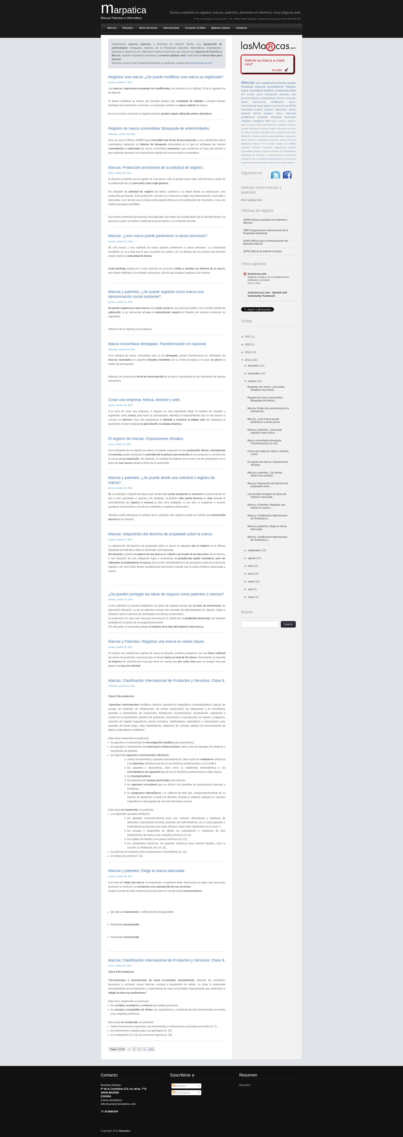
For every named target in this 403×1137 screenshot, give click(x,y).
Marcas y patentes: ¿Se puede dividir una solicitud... (264, 474)
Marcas (111, 27)
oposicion (284, 94)
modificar (245, 147)
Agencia (255, 98)
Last (151, 1049)
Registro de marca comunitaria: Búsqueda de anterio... (265, 399)
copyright (265, 132)
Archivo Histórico (287, 121)
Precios (281, 98)
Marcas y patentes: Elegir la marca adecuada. (146, 871)
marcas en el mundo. (264, 143)
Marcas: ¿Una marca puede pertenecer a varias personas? (157, 236)
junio (251, 573)
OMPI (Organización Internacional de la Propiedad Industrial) (265, 232)
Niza (259, 125)
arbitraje (292, 125)
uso (278, 162)
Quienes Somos (220, 27)
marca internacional (253, 102)
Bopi (243, 125)
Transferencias (269, 125)
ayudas (244, 128)
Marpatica (245, 1085)
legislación (246, 143)
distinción (245, 136)
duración (255, 136)
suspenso (246, 162)
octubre (252, 381)
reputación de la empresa (253, 159)
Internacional (171, 27)
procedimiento (275, 86)
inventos (292, 140)
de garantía (290, 132)
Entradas (180, 1085)
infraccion (252, 140)
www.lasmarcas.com (200, 63)
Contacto (241, 27)
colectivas (281, 128)
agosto (252, 558)
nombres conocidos (262, 147)
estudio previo (255, 94)
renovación (290, 117)
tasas (260, 105)
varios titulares (288, 162)
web (258, 83)
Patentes (127, 27)
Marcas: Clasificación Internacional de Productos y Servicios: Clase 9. (166, 680)
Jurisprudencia (268, 98)
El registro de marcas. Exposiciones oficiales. (146, 439)
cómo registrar (277, 132)
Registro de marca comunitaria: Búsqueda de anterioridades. (159, 128)
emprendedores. (277, 136)
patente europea (261, 151)
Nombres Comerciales (277, 90)
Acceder (277, 70)
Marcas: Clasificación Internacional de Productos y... (267, 517)
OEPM (292, 105)
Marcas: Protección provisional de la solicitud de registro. (156, 167)
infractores (263, 140)
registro (291, 83)
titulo (265, 162)
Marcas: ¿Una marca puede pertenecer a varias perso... (264, 420)
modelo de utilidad (286, 143)
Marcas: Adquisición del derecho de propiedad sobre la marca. (160, 534)
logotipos (268, 113)
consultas (255, 132)
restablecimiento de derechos (281, 159)
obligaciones (280, 147)
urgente (272, 162)
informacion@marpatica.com (118, 1104)
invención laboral (277, 140)
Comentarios (182, 1092)
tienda (254, 162)
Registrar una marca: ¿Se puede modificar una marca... (266, 388)
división (257, 113)
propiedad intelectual (269, 117)
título (267, 121)
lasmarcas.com (257, 273)
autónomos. (281, 109)
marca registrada (286, 113)
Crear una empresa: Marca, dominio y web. (144, 400)
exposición (290, 136)
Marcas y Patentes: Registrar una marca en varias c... (266, 506)
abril (251, 589)
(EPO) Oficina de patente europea (262, 251)
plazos (292, 102)
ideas (243, 140)
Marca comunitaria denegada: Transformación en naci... (264, 442)
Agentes (267, 105)
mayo (251, 581)
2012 (248, 352)
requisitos (246, 121)
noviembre (254, 373)
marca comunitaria (252, 90)
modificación (277, 102)
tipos (260, 162)
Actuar (274, 121)
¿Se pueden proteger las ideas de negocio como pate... (266, 496)
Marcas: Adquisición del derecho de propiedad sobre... (267, 485)
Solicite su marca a (265, 62)
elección (264, 136)
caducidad (254, 128)
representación (248, 105)
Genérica (251, 125)
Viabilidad (282, 125)
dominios (281, 83)
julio (250, 566)
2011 (248, 360)
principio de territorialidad (283, 151)
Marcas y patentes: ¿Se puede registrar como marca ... (264, 431)
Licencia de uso (280, 105)
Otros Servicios (148, 27)
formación (291, 98)
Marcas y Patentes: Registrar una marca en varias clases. (156, 641)
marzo (252, 597)
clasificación (268, 83)
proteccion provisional (285, 155)
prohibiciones (248, 117)
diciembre (254, 365)
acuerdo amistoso (263, 109)
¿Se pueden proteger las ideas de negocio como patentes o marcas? (166, 594)
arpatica (123, 10)
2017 (248, 336)
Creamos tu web (195, 27)
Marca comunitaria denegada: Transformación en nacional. (157, 344)
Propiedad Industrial (253, 86)
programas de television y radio (257, 155)
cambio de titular (268, 128)
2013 (248, 344)
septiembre (254, 550)
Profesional (247, 109)
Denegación (271, 94)
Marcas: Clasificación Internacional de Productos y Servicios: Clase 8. (166, 960)
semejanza (258, 121)
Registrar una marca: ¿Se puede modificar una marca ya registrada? (165, 77)
